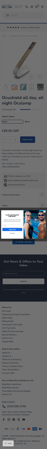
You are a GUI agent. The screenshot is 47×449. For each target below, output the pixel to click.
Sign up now (12, 229)
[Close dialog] (44, 212)
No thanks (12, 233)
